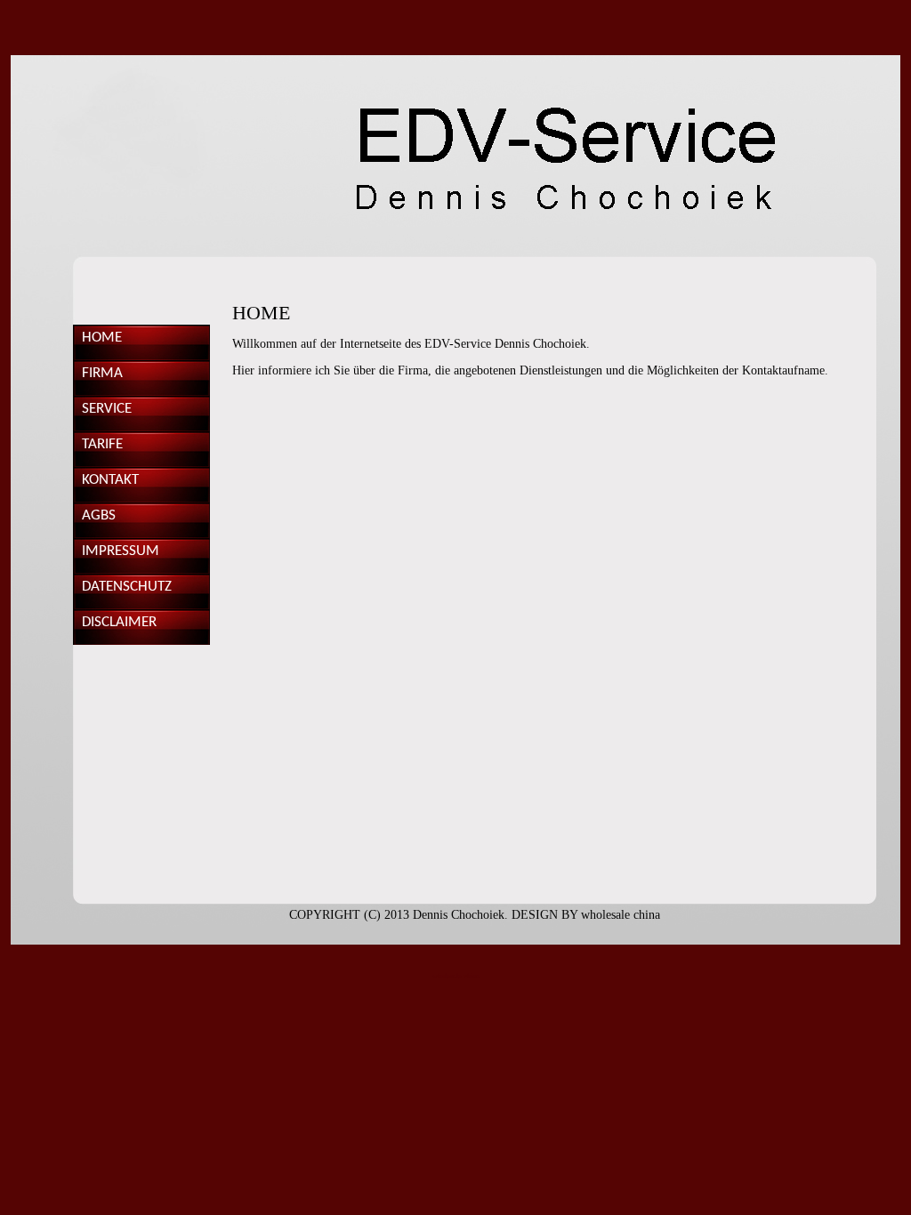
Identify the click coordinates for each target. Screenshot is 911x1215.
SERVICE (107, 408)
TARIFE (102, 444)
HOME (102, 337)
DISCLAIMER (119, 622)
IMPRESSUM (120, 551)
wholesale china (620, 914)
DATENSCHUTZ (127, 586)
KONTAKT (110, 479)
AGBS (99, 515)
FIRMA (102, 373)
